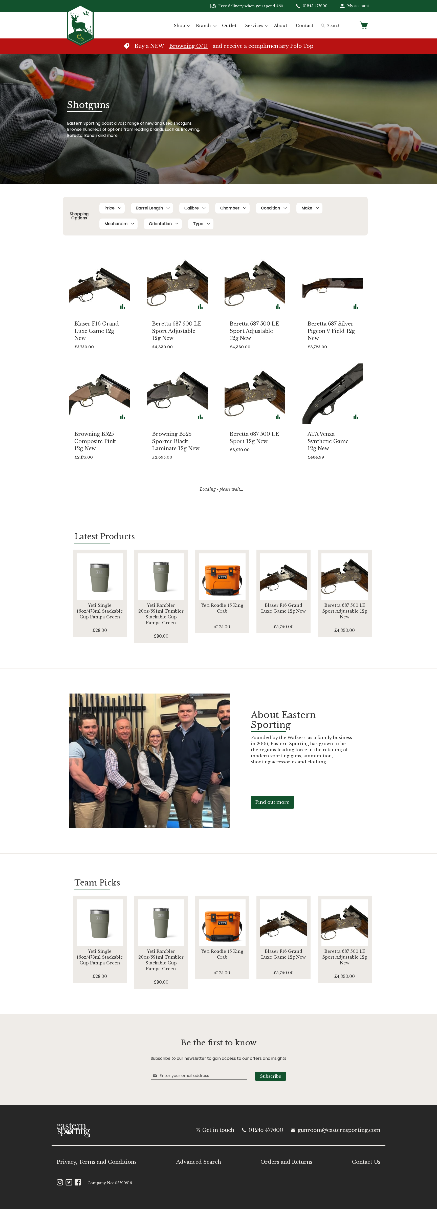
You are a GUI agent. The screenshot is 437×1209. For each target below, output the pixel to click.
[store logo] (80, 25)
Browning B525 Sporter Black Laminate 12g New (176, 441)
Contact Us (366, 1162)
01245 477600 (315, 6)
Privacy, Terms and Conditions (97, 1162)
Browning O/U (188, 46)
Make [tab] (306, 208)
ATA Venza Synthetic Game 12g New (328, 441)
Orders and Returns (286, 1162)
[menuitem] (180, 26)
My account (358, 6)
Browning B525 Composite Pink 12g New (95, 441)
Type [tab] (198, 224)
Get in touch (218, 1130)
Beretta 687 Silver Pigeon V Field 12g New (331, 331)
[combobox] (337, 25)
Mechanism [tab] (115, 224)
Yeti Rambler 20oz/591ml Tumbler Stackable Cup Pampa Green (161, 614)
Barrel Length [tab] (149, 208)
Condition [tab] (270, 208)
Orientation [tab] (160, 224)
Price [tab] (109, 208)
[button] (122, 306)
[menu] (243, 26)
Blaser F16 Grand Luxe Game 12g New (96, 331)
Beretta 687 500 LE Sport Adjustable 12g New (176, 331)
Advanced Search (198, 1162)
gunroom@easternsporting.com (339, 1130)
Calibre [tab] (191, 208)
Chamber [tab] (229, 208)
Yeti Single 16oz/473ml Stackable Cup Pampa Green (100, 611)
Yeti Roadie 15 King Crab (222, 608)
